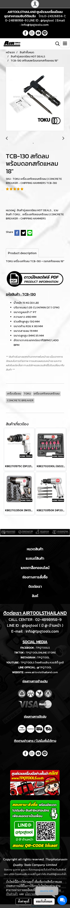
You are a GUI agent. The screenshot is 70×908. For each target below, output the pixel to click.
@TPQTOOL (44, 667)
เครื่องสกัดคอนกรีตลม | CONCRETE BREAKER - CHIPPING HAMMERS (35, 216)
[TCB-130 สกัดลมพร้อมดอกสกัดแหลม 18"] (35, 99)
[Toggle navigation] (65, 43)
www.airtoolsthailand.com (41, 672)
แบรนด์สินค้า (35, 558)
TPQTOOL (43, 657)
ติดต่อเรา (35, 586)
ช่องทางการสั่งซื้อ (35, 577)
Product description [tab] (22, 253)
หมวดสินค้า (35, 549)
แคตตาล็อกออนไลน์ (35, 567)
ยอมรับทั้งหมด (44, 901)
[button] (56, 44)
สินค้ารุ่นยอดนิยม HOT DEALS (34, 210)
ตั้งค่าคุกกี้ (23, 901)
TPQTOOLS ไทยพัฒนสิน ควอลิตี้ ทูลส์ (42, 663)
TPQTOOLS (43, 648)
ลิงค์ (35, 595)
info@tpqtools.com (35, 24)
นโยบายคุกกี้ (31, 894)
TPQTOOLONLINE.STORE (40, 653)
